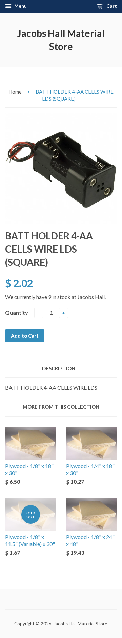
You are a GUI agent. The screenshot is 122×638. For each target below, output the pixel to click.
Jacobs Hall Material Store (61, 39)
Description (58, 368)
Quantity (16, 312)
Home (15, 92)
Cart (111, 6)
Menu (20, 6)
